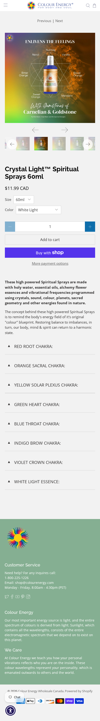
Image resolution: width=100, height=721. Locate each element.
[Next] (64, 129)
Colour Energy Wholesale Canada (40, 691)
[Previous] (35, 129)
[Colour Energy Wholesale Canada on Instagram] (28, 597)
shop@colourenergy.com (34, 582)
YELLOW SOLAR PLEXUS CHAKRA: (42, 385)
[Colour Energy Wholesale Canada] (50, 5)
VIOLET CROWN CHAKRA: (35, 462)
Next (59, 20)
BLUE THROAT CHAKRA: (33, 424)
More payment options (50, 263)
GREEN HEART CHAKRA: (33, 404)
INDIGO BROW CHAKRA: (34, 443)
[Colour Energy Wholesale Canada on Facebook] (12, 597)
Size (8, 199)
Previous (44, 20)
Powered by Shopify (79, 691)
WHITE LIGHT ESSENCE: (33, 481)
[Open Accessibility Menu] (10, 710)
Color (9, 209)
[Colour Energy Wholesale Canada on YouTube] (17, 597)
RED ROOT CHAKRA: (30, 346)
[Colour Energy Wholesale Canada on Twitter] (7, 597)
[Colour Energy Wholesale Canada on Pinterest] (23, 597)
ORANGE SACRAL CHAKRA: (36, 365)
